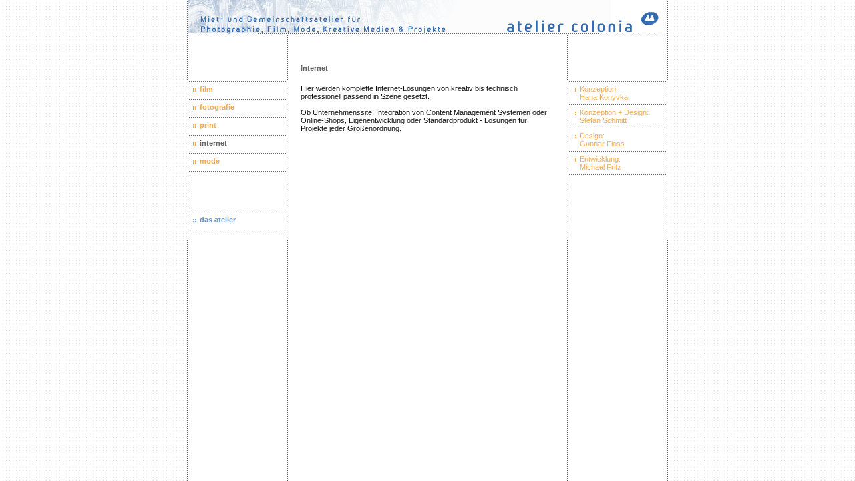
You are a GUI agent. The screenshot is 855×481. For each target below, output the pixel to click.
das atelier (218, 220)
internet (213, 143)
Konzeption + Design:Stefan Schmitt (614, 116)
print (208, 125)
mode (210, 161)
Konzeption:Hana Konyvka (604, 93)
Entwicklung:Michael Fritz (600, 163)
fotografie (217, 107)
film (206, 89)
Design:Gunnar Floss (602, 140)
